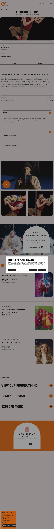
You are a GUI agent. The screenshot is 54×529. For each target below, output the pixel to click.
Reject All (33, 270)
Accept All (42, 270)
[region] (27, 264)
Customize (12, 270)
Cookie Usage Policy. (26, 266)
